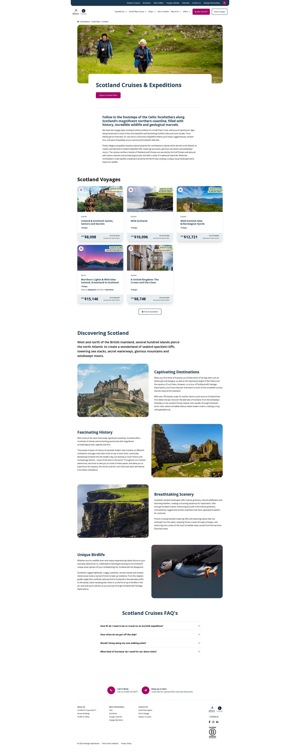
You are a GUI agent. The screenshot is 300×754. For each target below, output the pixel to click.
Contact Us (143, 707)
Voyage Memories (116, 720)
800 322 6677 (202, 12)
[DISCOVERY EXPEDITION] (130, 190)
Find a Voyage (219, 12)
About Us (81, 707)
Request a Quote (144, 717)
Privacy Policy (126, 743)
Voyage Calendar (115, 717)
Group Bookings (83, 713)
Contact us (214, 716)
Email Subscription (145, 710)
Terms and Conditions (110, 743)
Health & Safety (83, 717)
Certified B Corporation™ (86, 710)
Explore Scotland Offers (108, 95)
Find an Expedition (151, 312)
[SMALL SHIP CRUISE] (81, 190)
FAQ (110, 710)
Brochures (113, 713)
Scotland (105, 21)
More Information (116, 707)
